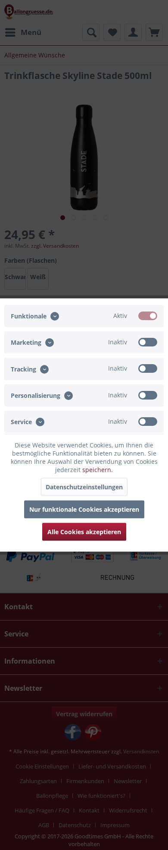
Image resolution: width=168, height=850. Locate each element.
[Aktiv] (147, 316)
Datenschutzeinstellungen (84, 487)
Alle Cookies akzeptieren (84, 532)
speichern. (97, 470)
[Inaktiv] (147, 342)
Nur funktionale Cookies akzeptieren (84, 509)
